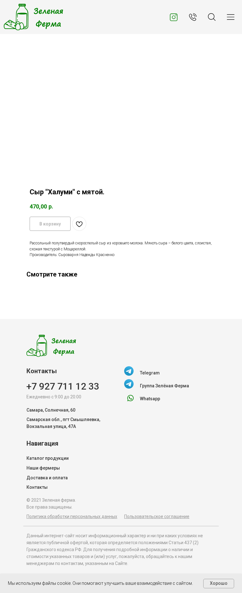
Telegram (150, 372)
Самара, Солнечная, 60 (50, 410)
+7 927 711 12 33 (62, 386)
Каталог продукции (47, 458)
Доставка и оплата (47, 477)
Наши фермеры (43, 467)
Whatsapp (150, 398)
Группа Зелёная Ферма (164, 385)
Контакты (37, 487)
